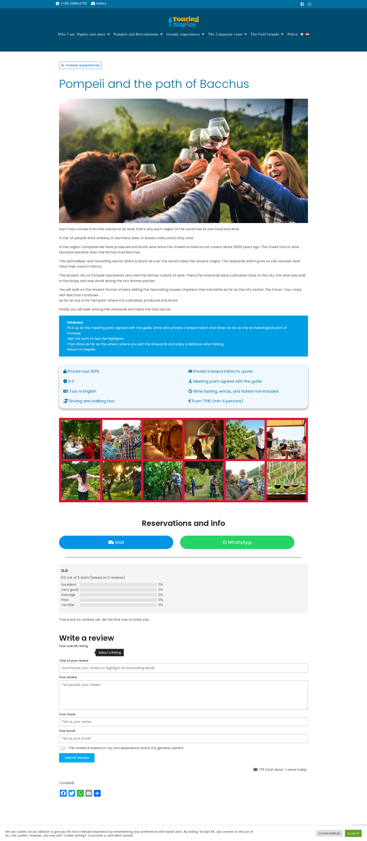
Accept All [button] (353, 833)
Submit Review (77, 757)
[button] (80, 439)
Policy (292, 34)
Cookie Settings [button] (329, 833)
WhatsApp (240, 542)
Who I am (66, 34)
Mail (119, 542)
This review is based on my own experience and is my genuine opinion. (126, 748)
